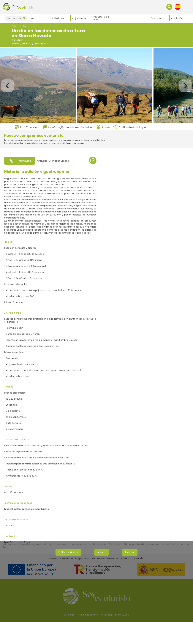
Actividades (58, 18)
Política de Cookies (68, 552)
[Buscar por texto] (169, 6)
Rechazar (129, 552)
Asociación (177, 18)
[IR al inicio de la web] (18, 6)
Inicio (33, 18)
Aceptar (101, 552)
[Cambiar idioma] (178, 6)
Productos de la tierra (101, 18)
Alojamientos (79, 18)
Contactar (155, 18)
